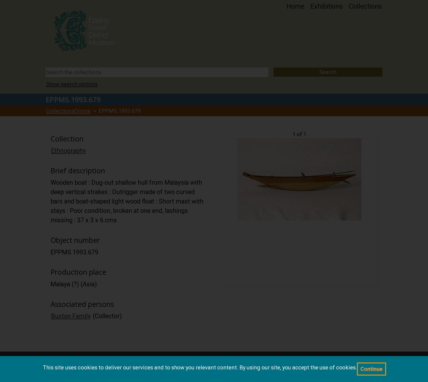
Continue (371, 369)
